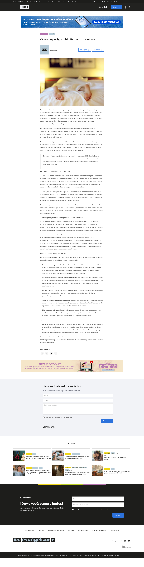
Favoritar (97, 49)
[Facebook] (56, 353)
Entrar (101, 7)
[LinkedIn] (47, 353)
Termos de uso (83, 530)
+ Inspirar (44, 34)
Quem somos (29, 530)
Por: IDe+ (38, 454)
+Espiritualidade (82, 467)
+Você (34, 454)
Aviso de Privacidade (102, 510)
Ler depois (83, 49)
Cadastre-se (116, 7)
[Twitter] (51, 353)
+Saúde (73, 454)
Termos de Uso (89, 510)
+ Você (52, 34)
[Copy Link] (42, 353)
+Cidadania (35, 468)
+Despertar (28, 454)
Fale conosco (114, 530)
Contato (71, 530)
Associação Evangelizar (56, 530)
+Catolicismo (75, 467)
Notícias (41, 530)
